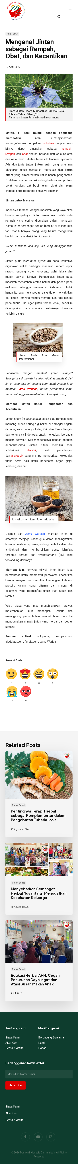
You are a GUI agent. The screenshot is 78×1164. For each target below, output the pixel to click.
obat (25, 154)
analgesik (17, 455)
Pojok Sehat (12, 34)
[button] (71, 8)
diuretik (31, 450)
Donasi (42, 1048)
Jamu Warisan (27, 389)
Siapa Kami (12, 1037)
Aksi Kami (11, 1042)
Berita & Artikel (14, 1048)
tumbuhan (48, 143)
